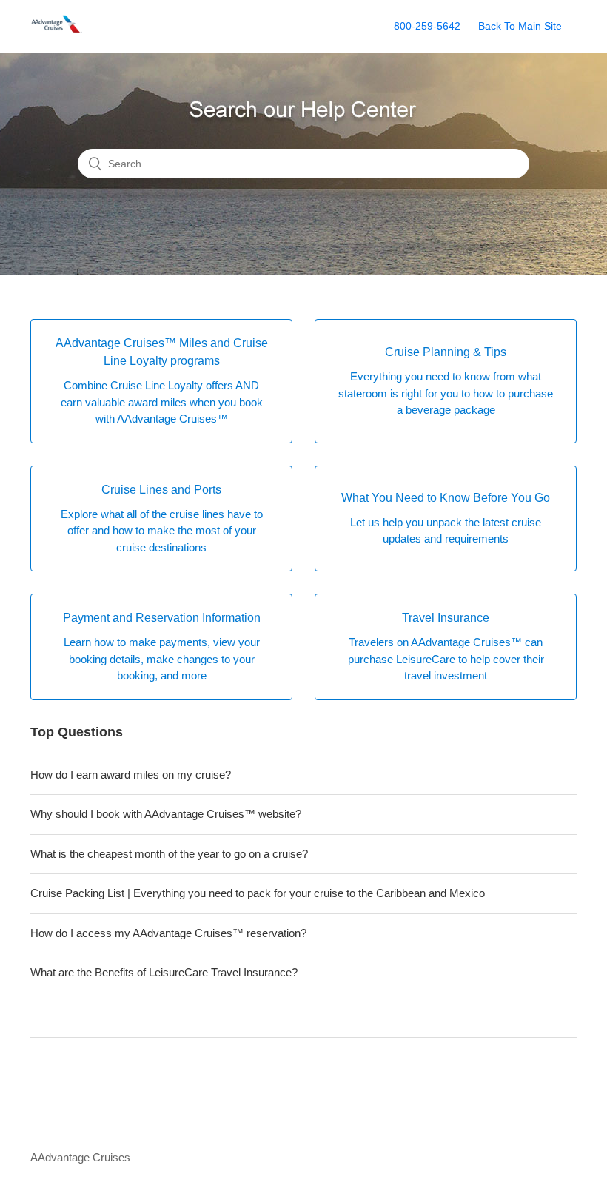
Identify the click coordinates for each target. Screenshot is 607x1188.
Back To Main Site (520, 26)
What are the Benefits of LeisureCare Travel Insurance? (164, 972)
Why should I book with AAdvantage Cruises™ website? (165, 814)
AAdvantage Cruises (80, 1157)
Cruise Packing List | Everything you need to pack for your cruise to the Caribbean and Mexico (257, 893)
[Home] (57, 33)
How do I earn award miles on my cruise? (130, 774)
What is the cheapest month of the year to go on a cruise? (169, 854)
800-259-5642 (427, 26)
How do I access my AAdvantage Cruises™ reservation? (168, 933)
